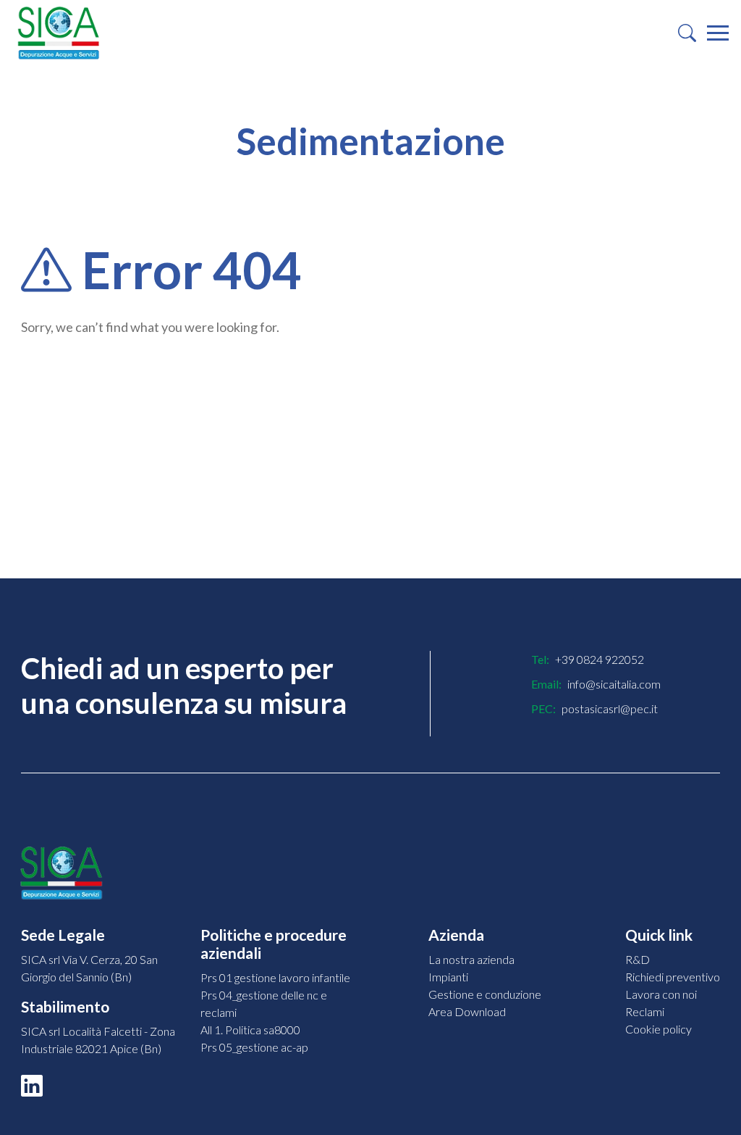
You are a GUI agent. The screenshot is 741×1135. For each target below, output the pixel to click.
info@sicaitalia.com (614, 684)
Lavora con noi (661, 994)
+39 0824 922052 (599, 659)
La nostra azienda (471, 959)
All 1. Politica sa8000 (250, 1029)
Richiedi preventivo (672, 977)
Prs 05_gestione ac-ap (254, 1047)
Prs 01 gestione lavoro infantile (275, 977)
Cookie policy (658, 1029)
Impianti (448, 977)
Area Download (467, 1011)
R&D (637, 959)
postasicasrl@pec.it (610, 708)
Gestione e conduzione (484, 994)
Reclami (644, 1011)
